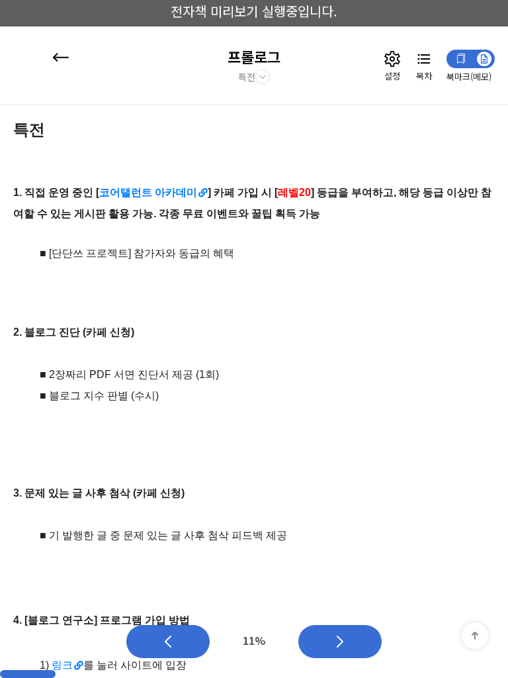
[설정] (392, 59)
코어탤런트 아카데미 (148, 192)
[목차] (424, 59)
